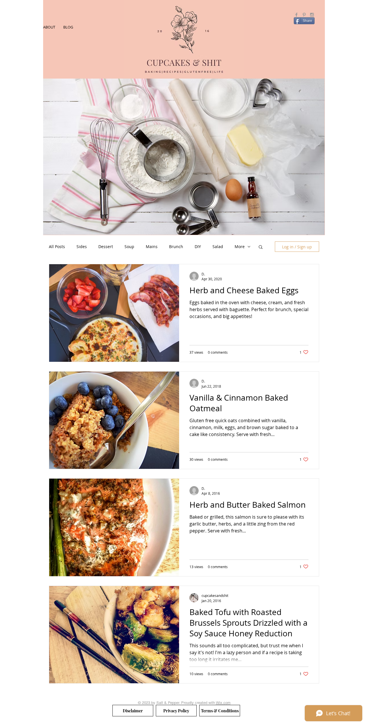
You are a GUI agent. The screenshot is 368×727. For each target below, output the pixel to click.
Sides (81, 246)
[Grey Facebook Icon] (296, 14)
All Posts (57, 246)
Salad (217, 246)
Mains (152, 246)
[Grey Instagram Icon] (312, 14)
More (240, 246)
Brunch (176, 246)
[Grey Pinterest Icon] (304, 14)
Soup (129, 246)
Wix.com (223, 703)
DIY (198, 246)
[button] (260, 247)
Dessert (105, 246)
